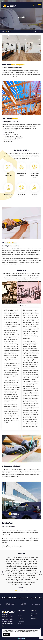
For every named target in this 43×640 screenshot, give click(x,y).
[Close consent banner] (40, 629)
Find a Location (21, 621)
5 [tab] (21, 590)
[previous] (2, 573)
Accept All (6, 634)
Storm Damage (34, 618)
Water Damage (34, 613)
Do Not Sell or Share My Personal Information (27, 631)
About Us (20, 615)
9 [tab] (26, 590)
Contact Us (20, 618)
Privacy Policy (16, 631)
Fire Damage (33, 615)
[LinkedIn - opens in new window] (2, 1)
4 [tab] (20, 590)
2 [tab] (17, 590)
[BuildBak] (9, 5)
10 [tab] (27, 590)
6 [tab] (22, 590)
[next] (40, 573)
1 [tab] (16, 590)
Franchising (20, 623)
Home (3, 31)
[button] (21, 637)
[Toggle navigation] (40, 5)
